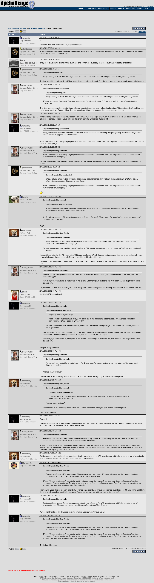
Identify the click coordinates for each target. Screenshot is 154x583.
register (150, 6)
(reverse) (142, 32)
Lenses (83, 576)
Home (36, 576)
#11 (60, 229)
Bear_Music (27, 85)
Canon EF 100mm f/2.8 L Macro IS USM (34, 297)
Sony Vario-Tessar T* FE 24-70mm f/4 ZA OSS (37, 91)
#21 (60, 495)
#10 (60, 196)
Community (53, 576)
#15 (60, 351)
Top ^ (118, 576)
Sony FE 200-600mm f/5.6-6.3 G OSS (33, 43)
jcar (24, 60)
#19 (59, 453)
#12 (60, 267)
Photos (68, 576)
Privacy (112, 576)
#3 (59, 59)
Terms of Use (103, 576)
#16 (60, 380)
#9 (59, 167)
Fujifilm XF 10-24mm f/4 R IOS (31, 235)
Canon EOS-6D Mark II (28, 63)
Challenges (43, 576)
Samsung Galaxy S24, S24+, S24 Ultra (34, 88)
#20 (59, 462)
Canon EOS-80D (26, 200)
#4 (59, 69)
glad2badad (27, 49)
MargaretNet (27, 463)
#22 (60, 515)
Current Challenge (37, 28)
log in (142, 6)
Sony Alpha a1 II (25, 41)
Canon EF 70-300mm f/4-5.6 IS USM (33, 65)
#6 (59, 113)
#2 (59, 48)
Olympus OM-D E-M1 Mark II (30, 51)
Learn (90, 576)
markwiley (26, 230)
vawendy (26, 38)
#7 (59, 125)
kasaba (25, 197)
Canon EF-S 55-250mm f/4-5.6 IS (32, 202)
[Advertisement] (77, 18)
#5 (59, 84)
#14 (60, 302)
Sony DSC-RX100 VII (27, 466)
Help (95, 576)
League (61, 576)
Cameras (75, 576)
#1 (59, 37)
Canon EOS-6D (25, 294)
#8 (59, 147)
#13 (60, 291)
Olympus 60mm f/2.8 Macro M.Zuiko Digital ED (37, 54)
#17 (60, 416)
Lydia (24, 292)
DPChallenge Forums (17, 28)
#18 (60, 431)
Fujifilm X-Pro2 (25, 233)
